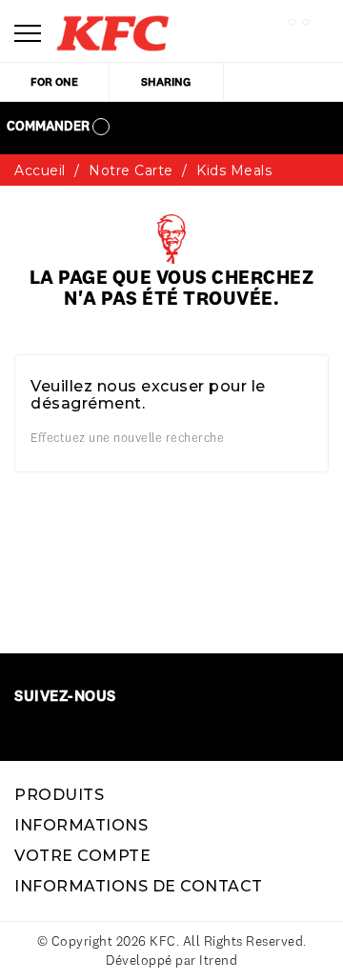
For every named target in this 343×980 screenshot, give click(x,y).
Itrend (218, 960)
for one (54, 81)
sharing (166, 81)
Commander (49, 125)
